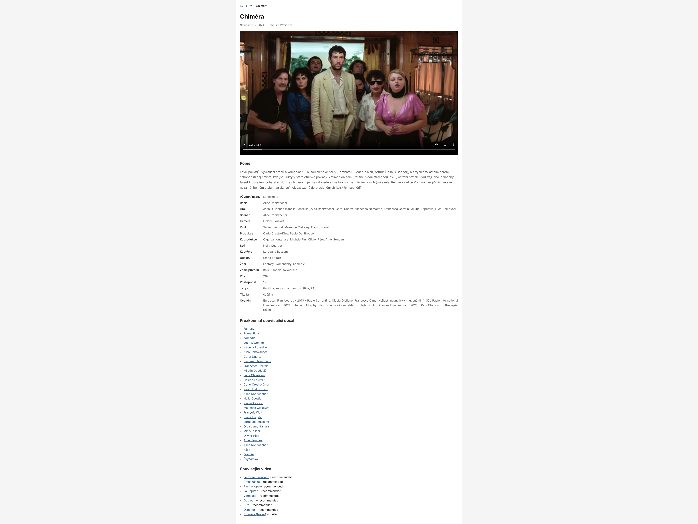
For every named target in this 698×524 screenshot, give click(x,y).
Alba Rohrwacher (255, 352)
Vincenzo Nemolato (257, 361)
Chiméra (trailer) (255, 514)
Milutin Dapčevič (255, 370)
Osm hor (249, 509)
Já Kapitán (251, 491)
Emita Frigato (253, 417)
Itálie (247, 449)
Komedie (249, 338)
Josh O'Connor (254, 342)
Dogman (249, 500)
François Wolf (253, 412)
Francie (249, 454)
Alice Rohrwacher (256, 394)
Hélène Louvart (254, 380)
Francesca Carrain (256, 366)
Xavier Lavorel (253, 403)
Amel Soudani (253, 440)
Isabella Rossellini (256, 347)
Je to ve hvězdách (256, 477)
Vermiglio (250, 495)
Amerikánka (252, 481)
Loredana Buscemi (256, 421)
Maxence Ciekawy (256, 407)
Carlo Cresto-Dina (256, 384)
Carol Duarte (252, 356)
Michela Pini (252, 431)
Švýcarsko (251, 459)
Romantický (252, 333)
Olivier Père (251, 435)
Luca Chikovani (254, 375)
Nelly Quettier (253, 398)
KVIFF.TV (246, 6)
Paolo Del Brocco (256, 389)
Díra (246, 505)
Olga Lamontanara (256, 426)
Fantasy (249, 328)
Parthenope (252, 486)
